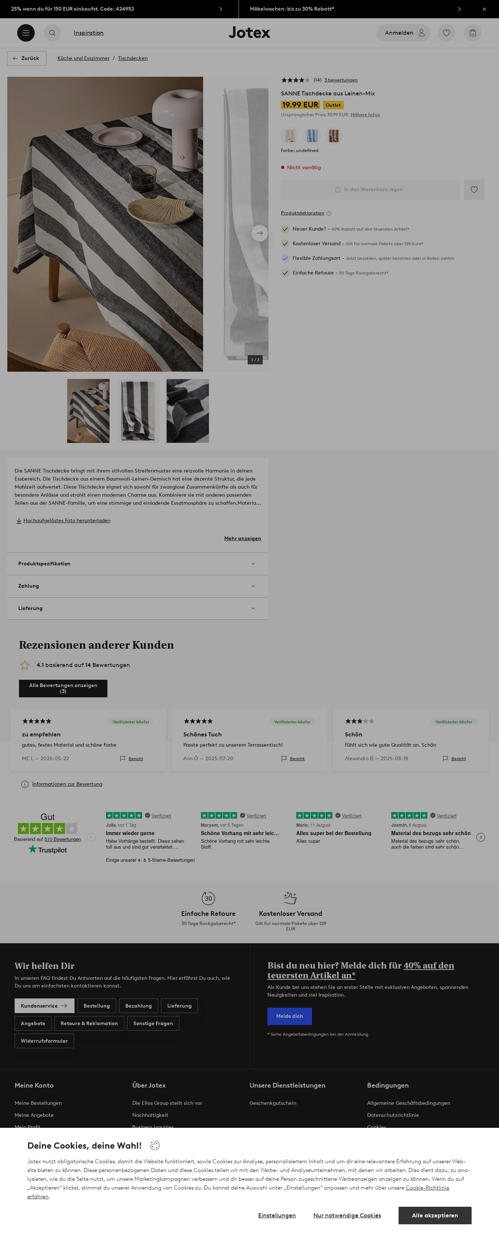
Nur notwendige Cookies (347, 1215)
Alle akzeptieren (435, 1215)
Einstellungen (277, 1215)
